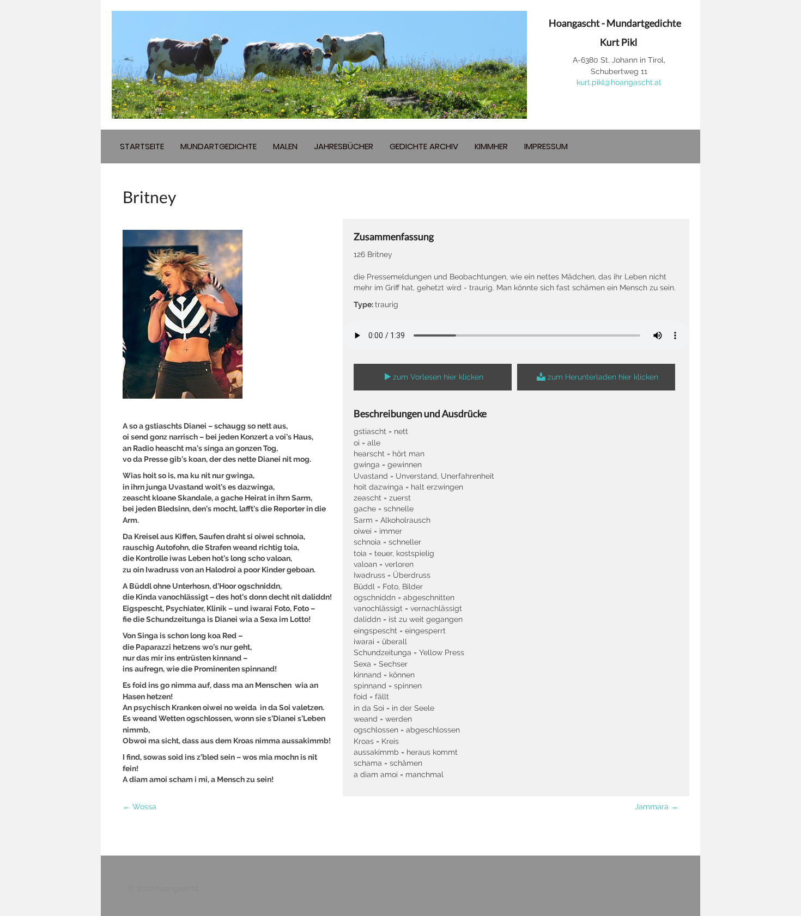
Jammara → (656, 806)
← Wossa (139, 806)
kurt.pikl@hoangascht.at (619, 82)
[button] (433, 377)
